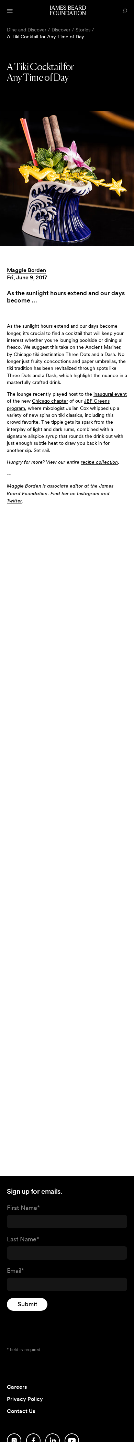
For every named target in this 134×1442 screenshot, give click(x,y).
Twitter (14, 501)
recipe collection (99, 462)
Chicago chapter (50, 401)
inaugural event (110, 394)
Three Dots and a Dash (90, 354)
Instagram (88, 493)
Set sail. (42, 450)
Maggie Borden (26, 270)
